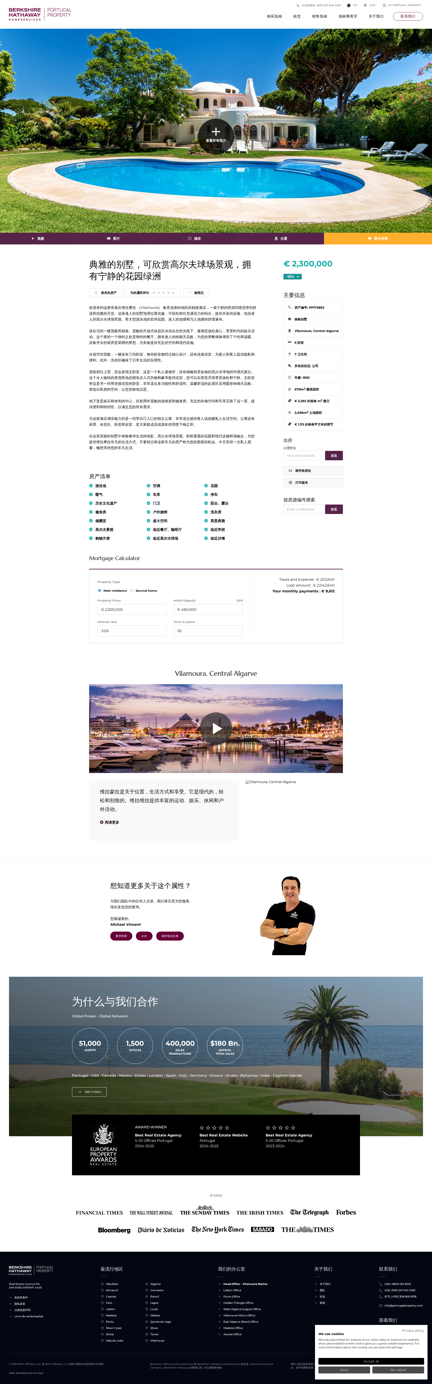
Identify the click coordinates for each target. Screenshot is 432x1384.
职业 (322, 1296)
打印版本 (301, 483)
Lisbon (110, 1309)
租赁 (297, 16)
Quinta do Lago (160, 1321)
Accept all (371, 1361)
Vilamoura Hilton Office (239, 1315)
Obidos (155, 1315)
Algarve (155, 1284)
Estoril (154, 1296)
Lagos (154, 1302)
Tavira (154, 1334)
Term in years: (184, 622)
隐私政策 (19, 1303)
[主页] (40, 14)
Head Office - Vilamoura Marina (245, 1284)
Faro (109, 1302)
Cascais (111, 1296)
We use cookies (331, 1334)
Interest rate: (107, 622)
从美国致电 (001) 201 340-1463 (321, 5)
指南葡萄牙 (348, 16)
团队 (322, 1290)
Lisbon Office (232, 1290)
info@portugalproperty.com (404, 1305)
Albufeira (112, 1284)
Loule (154, 1309)
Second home (146, 590)
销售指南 (319, 16)
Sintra (110, 1334)
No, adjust (398, 1370)
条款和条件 (21, 1297)
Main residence (116, 590)
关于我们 (376, 16)
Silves (154, 1328)
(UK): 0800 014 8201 (398, 1284)
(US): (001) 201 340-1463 (400, 1290)
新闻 (322, 1302)
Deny (344, 1370)
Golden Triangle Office (238, 1302)
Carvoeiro (157, 1290)
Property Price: (109, 600)
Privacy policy (413, 1330)
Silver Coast (114, 1328)
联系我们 (408, 16)
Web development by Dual (26, 1373)
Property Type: (108, 582)
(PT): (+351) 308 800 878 (400, 1296)
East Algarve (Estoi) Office (240, 1321)
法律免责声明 (22, 1310)
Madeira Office (233, 1328)
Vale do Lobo (115, 1340)
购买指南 (274, 16)
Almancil (112, 1290)
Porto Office (231, 1296)
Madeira (111, 1315)
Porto (110, 1321)
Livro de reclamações (28, 1316)
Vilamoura (157, 1340)
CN (355, 5)
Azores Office (232, 1334)
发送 (334, 456)
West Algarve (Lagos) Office (242, 1309)
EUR (369, 5)
